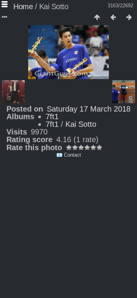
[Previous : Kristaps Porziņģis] (113, 17)
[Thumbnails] (97, 17)
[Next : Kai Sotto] (129, 17)
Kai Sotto (80, 124)
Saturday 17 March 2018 (89, 109)
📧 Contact (68, 155)
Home (23, 6)
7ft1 (52, 116)
